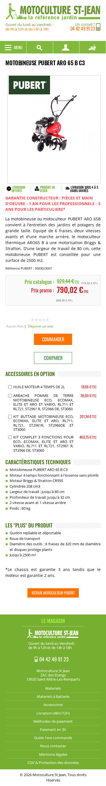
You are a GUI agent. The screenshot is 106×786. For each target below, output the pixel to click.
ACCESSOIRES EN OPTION (30, 373)
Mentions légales (53, 754)
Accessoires (53, 704)
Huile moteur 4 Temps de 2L (39, 386)
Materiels (53, 688)
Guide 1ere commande (53, 737)
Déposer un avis (40, 326)
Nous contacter (53, 745)
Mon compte (66, 47)
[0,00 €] (92, 47)
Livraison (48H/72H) (53, 713)
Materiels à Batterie (53, 696)
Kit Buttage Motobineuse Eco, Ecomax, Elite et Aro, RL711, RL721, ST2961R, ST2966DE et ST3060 (43, 423)
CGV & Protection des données (53, 762)
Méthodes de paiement (53, 721)
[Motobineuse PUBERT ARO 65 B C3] (54, 129)
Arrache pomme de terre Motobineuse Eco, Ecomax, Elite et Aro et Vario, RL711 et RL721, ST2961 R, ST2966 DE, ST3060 (43, 402)
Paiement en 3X (53, 729)
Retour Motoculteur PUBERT (53, 593)
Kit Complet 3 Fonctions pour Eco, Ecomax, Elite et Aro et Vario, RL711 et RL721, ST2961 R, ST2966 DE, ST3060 (43, 444)
